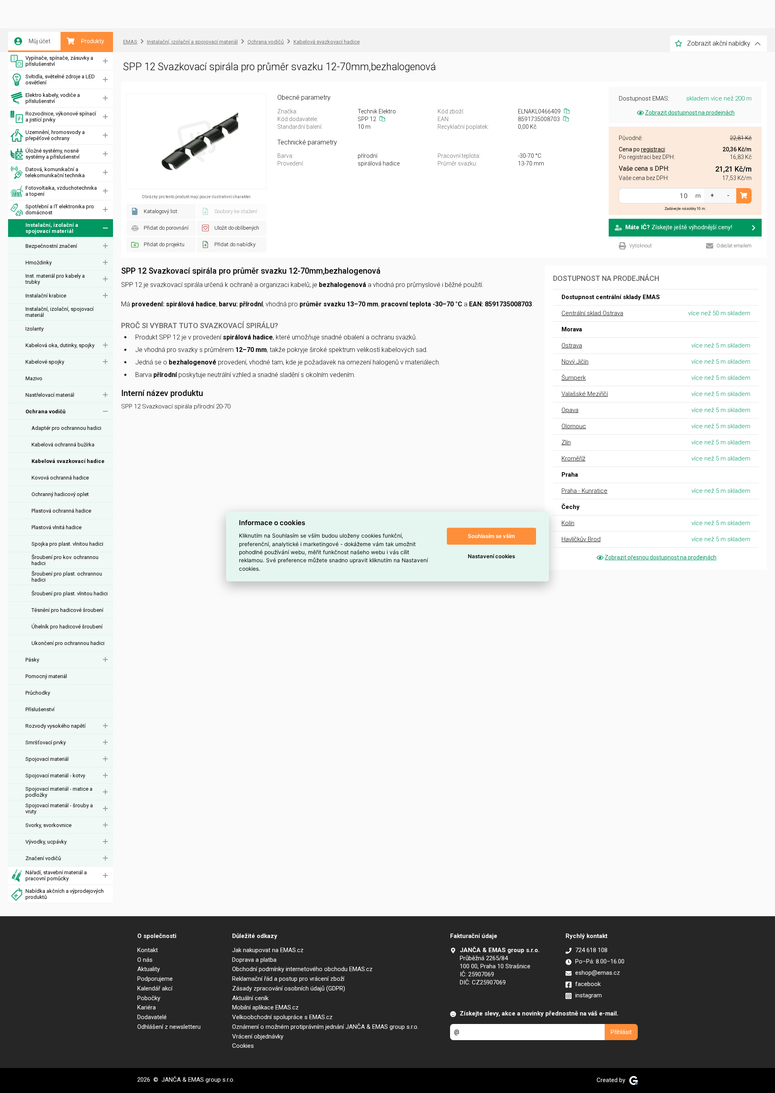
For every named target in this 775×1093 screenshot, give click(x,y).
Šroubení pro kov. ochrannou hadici (64, 560)
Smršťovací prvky (45, 742)
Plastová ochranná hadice (61, 511)
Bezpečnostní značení (51, 246)
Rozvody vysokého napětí (55, 726)
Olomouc (573, 426)
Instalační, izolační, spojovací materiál (59, 312)
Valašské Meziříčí (584, 394)
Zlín (566, 442)
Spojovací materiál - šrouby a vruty (59, 808)
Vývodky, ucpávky (46, 842)
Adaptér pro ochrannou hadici (66, 428)
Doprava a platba (254, 959)
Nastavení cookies (491, 556)
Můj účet (39, 41)
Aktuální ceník (250, 998)
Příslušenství (39, 709)
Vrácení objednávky (257, 1036)
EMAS (130, 42)
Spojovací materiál (47, 759)
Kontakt (147, 950)
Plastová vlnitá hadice (56, 527)
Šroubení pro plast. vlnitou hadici (69, 593)
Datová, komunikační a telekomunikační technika (55, 172)
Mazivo (33, 378)
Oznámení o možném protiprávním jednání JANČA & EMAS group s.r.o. (325, 1026)
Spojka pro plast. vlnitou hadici (67, 544)
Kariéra (146, 1007)
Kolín (567, 523)
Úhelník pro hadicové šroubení (67, 627)
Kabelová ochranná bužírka (62, 445)
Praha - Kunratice (584, 490)
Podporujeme (155, 978)
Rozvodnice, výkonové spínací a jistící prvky (60, 117)
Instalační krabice (45, 296)
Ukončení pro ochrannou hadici (68, 643)
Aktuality (148, 969)
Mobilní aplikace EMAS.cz (265, 1007)
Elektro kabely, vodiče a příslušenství (52, 98)
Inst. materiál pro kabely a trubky (55, 279)
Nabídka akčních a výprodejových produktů (64, 894)
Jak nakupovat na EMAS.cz (268, 950)
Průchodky (37, 693)
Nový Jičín (575, 361)
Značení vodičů (43, 858)
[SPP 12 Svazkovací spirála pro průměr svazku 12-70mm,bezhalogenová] (196, 141)
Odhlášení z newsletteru (169, 1026)
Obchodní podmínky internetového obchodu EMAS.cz (302, 969)
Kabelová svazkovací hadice (68, 461)
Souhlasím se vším (491, 536)
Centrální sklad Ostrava (592, 313)
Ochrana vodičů (45, 411)
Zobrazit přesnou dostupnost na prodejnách (660, 557)
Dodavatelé (152, 1017)
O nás (145, 959)
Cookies (243, 1045)
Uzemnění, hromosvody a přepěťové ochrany (55, 135)
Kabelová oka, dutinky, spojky (59, 345)
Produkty (92, 41)
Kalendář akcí (154, 988)
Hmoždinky (38, 263)
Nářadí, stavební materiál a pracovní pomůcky (56, 875)
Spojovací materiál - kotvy (55, 776)
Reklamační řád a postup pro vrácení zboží (288, 978)
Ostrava (571, 345)
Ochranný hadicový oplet (60, 494)
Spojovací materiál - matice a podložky (58, 792)
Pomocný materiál (46, 676)
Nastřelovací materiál (49, 395)
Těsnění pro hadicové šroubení (67, 610)
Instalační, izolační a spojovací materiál (51, 228)
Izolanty (34, 329)
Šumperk (573, 377)
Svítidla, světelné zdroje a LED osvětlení (60, 79)
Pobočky (148, 998)
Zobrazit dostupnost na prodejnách (690, 112)
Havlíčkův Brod (581, 539)
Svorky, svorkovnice (48, 825)
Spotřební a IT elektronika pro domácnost (59, 209)
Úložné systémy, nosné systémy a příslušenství (52, 154)
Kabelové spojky (44, 362)
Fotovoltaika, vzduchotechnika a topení (61, 191)
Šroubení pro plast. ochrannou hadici (66, 577)
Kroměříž (573, 458)
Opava (569, 410)
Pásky (32, 660)
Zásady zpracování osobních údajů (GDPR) (288, 988)
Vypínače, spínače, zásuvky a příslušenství (59, 61)
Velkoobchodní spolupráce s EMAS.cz (282, 1017)
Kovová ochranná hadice (60, 478)
